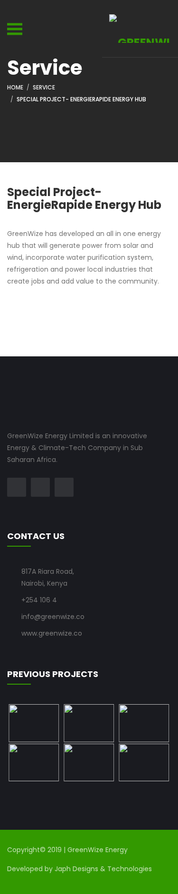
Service (44, 87)
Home (15, 87)
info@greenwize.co (52, 616)
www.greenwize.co (51, 633)
